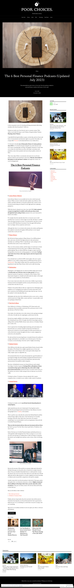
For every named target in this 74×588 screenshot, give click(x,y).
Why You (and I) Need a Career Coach (57, 162)
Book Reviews (53, 172)
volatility (20, 411)
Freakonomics (11, 262)
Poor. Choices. (37, 10)
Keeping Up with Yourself (55, 145)
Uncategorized (53, 179)
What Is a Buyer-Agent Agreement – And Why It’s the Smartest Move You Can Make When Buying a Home (58, 126)
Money (37, 71)
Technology (53, 178)
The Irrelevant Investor (14, 494)
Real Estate (51, 124)
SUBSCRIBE (12, 513)
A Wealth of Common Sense (15, 495)
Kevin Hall (37, 91)
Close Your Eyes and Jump (62, 566)
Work (51, 161)
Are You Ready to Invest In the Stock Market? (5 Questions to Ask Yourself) (25, 532)
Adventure (53, 170)
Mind (52, 173)
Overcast (16, 140)
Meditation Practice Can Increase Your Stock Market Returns (12, 532)
